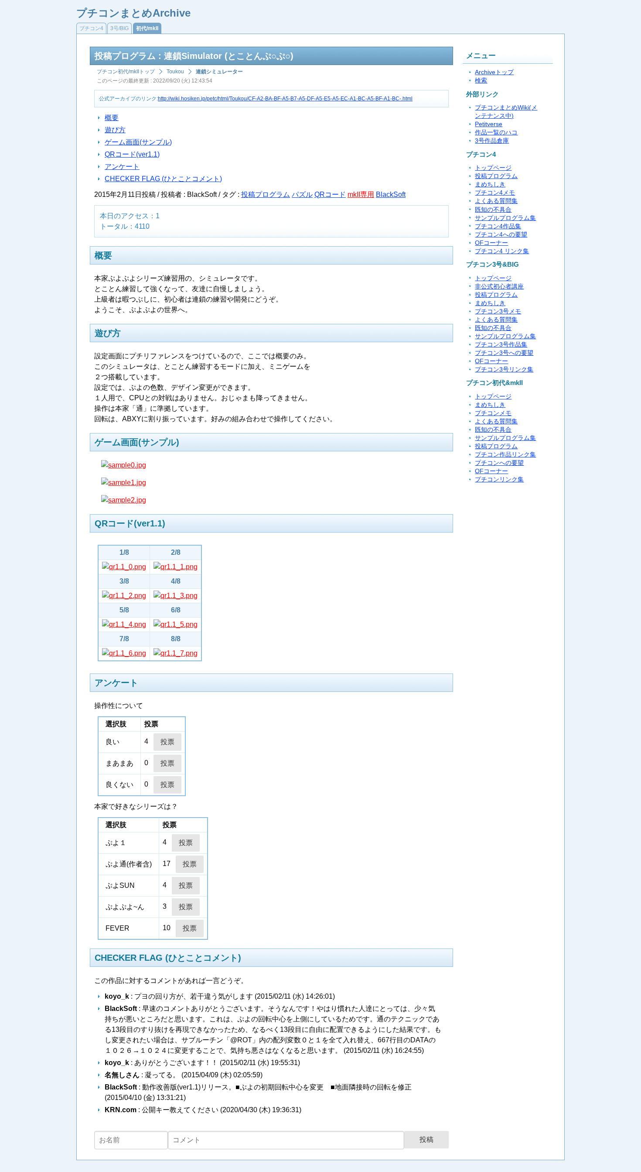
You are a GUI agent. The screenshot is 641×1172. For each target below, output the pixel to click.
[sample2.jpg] (123, 500)
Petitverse (488, 124)
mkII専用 (361, 194)
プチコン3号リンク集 (504, 369)
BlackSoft (391, 194)
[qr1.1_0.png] (124, 567)
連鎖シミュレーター (219, 72)
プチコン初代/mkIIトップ (126, 72)
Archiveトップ (494, 72)
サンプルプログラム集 (505, 218)
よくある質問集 (496, 201)
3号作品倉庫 (492, 140)
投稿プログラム (265, 194)
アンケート (122, 166)
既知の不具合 (493, 209)
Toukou (175, 72)
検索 (481, 80)
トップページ (493, 168)
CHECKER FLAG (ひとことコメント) (163, 178)
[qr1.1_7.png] (175, 653)
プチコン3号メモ (498, 311)
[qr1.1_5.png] (175, 624)
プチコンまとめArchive (133, 13)
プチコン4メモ (495, 192)
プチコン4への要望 (501, 234)
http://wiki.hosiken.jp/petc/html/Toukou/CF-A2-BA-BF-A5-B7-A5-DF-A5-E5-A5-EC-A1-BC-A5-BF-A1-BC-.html (285, 99)
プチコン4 (91, 28)
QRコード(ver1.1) (132, 154)
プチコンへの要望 (499, 463)
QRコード (330, 194)
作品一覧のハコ (496, 132)
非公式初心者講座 (499, 286)
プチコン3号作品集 (501, 344)
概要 (112, 117)
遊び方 (115, 130)
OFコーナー (491, 243)
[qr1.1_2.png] (124, 595)
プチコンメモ (493, 413)
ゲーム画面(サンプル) (138, 142)
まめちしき (490, 184)
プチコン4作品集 (498, 226)
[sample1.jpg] (123, 482)
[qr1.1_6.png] (124, 653)
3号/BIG (119, 28)
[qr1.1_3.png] (175, 595)
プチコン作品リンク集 (505, 454)
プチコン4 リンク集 (502, 251)
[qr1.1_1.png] (175, 567)
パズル (302, 194)
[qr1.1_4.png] (124, 624)
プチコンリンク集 (499, 479)
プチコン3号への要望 (504, 353)
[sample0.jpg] (123, 465)
